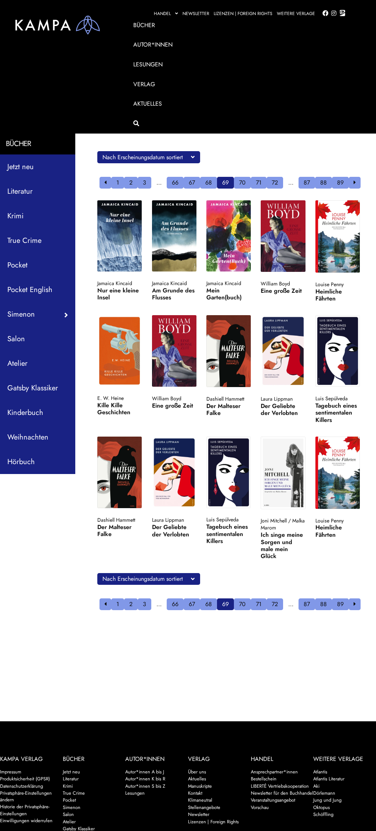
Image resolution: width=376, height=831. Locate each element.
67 (192, 182)
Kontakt (195, 793)
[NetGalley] (341, 13)
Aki (316, 786)
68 (208, 182)
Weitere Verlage (296, 13)
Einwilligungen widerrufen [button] (26, 820)
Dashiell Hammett (225, 398)
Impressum (10, 771)
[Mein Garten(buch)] (228, 235)
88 (323, 182)
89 (340, 182)
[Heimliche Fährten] (337, 236)
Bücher (144, 25)
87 (307, 182)
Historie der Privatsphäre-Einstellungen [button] (25, 810)
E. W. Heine (110, 398)
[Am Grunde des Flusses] (174, 235)
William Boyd (275, 283)
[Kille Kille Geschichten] (119, 350)
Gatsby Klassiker (32, 388)
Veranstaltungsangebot (273, 800)
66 (175, 182)
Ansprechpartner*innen (274, 771)
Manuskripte (200, 786)
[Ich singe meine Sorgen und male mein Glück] (283, 473)
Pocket (17, 265)
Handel (162, 13)
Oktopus (321, 807)
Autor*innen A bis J (144, 771)
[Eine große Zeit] (283, 236)
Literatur (20, 191)
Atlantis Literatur (328, 778)
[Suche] (238, 124)
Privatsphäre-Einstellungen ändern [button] (26, 796)
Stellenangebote (204, 807)
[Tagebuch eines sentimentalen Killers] (337, 351)
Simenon (71, 807)
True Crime (24, 240)
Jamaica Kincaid (114, 283)
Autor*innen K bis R (145, 778)
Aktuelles (147, 103)
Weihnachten (27, 437)
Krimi (15, 216)
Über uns (197, 771)
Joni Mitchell (274, 520)
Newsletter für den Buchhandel (282, 793)
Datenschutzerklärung (21, 786)
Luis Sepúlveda (331, 398)
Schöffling (323, 814)
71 (258, 182)
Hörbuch (21, 461)
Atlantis (320, 771)
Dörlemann (324, 793)
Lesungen (148, 64)
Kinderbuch (25, 412)
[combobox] (148, 157)
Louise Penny (329, 284)
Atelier (17, 363)
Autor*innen (153, 44)
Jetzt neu (20, 166)
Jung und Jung (327, 800)
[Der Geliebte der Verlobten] (283, 351)
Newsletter (195, 13)
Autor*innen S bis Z (145, 786)
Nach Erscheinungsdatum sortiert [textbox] (142, 157)
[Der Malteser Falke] (228, 351)
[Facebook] (323, 14)
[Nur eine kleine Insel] (119, 235)
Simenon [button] (21, 314)
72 (275, 182)
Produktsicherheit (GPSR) (25, 778)
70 (242, 182)
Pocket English (30, 289)
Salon (16, 339)
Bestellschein (263, 778)
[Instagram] (332, 14)
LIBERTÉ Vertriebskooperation (280, 786)
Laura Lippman (277, 398)
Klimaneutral (200, 800)
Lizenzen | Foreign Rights (243, 13)
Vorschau (260, 807)
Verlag (144, 84)
